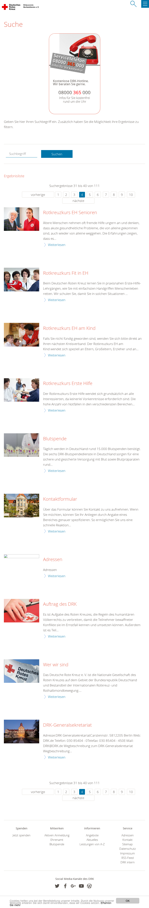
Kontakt (127, 840)
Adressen (52, 559)
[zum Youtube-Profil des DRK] (81, 886)
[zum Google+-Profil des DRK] (73, 886)
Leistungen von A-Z (92, 844)
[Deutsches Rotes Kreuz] (11, 8)
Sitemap (127, 844)
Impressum (127, 853)
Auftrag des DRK (60, 604)
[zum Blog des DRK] (89, 886)
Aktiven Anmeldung (56, 835)
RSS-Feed (127, 858)
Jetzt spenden (21, 835)
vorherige (38, 194)
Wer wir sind (55, 665)
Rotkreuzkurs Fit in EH (65, 273)
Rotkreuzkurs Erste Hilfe (67, 383)
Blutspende (55, 439)
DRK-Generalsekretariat (67, 725)
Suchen (56, 154)
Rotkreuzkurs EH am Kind (69, 328)
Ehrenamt (56, 840)
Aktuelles (92, 840)
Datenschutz (127, 849)
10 (131, 194)
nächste (78, 200)
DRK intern (127, 862)
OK (128, 901)
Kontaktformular (60, 499)
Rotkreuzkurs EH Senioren (70, 212)
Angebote (92, 835)
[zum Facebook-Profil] (57, 886)
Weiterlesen (56, 244)
